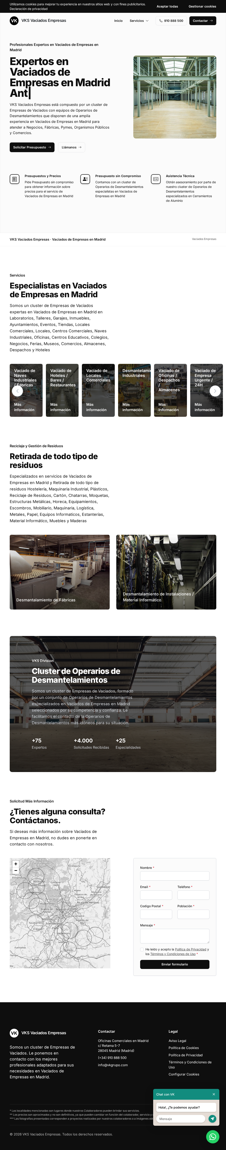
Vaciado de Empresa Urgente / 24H (205, 377)
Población (185, 906)
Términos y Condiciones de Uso (173, 954)
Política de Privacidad (190, 949)
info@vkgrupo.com (113, 1065)
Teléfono (184, 887)
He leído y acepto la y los (177, 951)
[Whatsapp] (212, 1136)
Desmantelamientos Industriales (141, 373)
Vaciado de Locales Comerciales (98, 375)
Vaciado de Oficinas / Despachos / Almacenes (169, 380)
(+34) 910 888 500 (112, 1058)
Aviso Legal (177, 1041)
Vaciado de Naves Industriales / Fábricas (25, 377)
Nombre (147, 868)
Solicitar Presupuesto (29, 147)
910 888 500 (173, 20)
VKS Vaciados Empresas (43, 20)
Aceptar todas (167, 6)
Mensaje (147, 925)
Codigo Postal (151, 906)
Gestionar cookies (202, 6)
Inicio (118, 20)
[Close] (213, 1094)
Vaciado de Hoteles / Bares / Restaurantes (63, 377)
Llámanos (69, 147)
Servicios (137, 20)
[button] (215, 390)
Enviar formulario (175, 964)
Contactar (200, 20)
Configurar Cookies (184, 1074)
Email (145, 887)
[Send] (212, 1119)
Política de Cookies (184, 1048)
